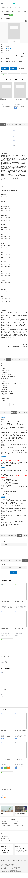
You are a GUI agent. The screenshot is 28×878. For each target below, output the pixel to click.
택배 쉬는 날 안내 (4, 836)
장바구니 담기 (13, 68)
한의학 (19, 11)
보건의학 (25, 11)
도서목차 (8, 124)
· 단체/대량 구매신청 (18, 825)
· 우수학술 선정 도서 (6, 825)
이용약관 (7, 860)
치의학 (13, 11)
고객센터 (20, 860)
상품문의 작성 (13, 572)
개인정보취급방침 (13, 860)
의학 (2, 11)
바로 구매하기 (5, 68)
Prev (1, 99)
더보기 (13, 404)
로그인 (25, 3)
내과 (4, 44)
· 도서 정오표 (4, 823)
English (24, 860)
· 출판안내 (16, 823)
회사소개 (3, 860)
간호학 (7, 11)
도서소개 (3, 124)
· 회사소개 (4, 821)
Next (27, 99)
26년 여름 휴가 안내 (5, 838)
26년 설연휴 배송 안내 (5, 840)
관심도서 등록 (22, 68)
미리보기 (14, 41)
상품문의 (25, 124)
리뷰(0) (19, 124)
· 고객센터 (16, 821)
